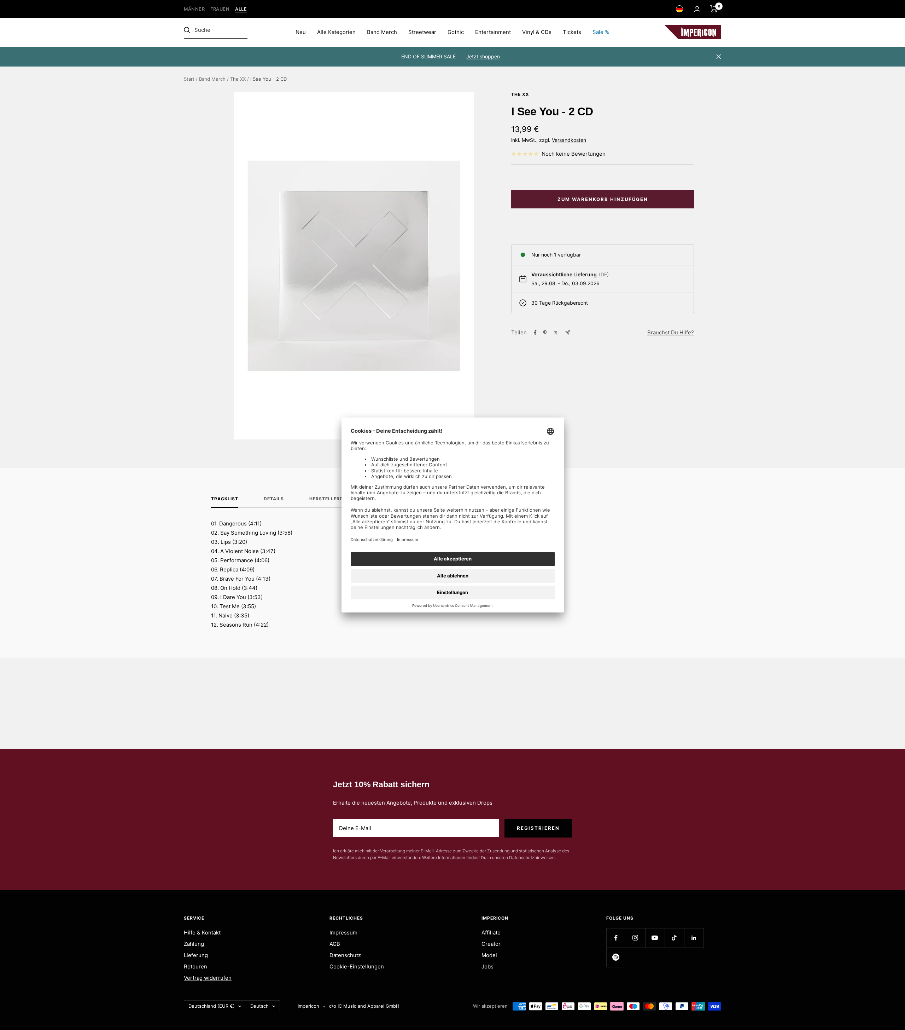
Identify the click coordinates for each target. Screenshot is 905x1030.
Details (274, 498)
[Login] (697, 9)
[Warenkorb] (714, 8)
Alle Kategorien (336, 32)
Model (489, 955)
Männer (194, 9)
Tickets (572, 32)
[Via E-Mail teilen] (567, 332)
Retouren (195, 966)
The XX (238, 79)
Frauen (219, 9)
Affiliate (491, 932)
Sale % (600, 32)
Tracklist (224, 498)
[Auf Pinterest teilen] (545, 332)
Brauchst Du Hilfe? (670, 332)
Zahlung (194, 943)
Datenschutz (345, 955)
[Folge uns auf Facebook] (616, 938)
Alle (241, 9)
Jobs (487, 966)
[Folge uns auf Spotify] (616, 957)
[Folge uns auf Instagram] (635, 938)
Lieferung (196, 955)
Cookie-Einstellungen (356, 966)
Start (189, 79)
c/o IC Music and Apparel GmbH (364, 1006)
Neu (301, 32)
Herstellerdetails (334, 498)
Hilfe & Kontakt (202, 932)
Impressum (343, 932)
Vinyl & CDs (536, 32)
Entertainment (493, 32)
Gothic (456, 32)
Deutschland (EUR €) (211, 1006)
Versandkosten (569, 140)
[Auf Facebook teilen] (535, 332)
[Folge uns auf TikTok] (674, 938)
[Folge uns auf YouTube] (655, 938)
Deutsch (259, 1006)
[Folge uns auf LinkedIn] (693, 938)
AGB (334, 943)
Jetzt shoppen (483, 56)
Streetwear (422, 32)
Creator (491, 943)
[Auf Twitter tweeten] (556, 332)
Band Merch (382, 32)
